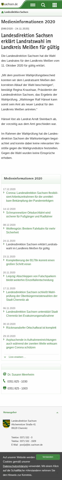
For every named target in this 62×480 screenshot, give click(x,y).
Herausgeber (10, 412)
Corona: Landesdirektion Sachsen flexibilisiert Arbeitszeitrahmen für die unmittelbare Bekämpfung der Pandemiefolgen (32, 196)
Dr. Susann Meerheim (21, 374)
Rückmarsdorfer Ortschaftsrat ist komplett (31, 327)
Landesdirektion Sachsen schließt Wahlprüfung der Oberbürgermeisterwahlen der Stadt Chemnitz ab (31, 296)
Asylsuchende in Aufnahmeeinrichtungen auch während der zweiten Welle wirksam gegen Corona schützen (31, 343)
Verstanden (48, 457)
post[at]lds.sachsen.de (31, 444)
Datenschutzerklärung (15, 466)
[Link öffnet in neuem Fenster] (9, 5)
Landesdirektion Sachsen (16, 12)
